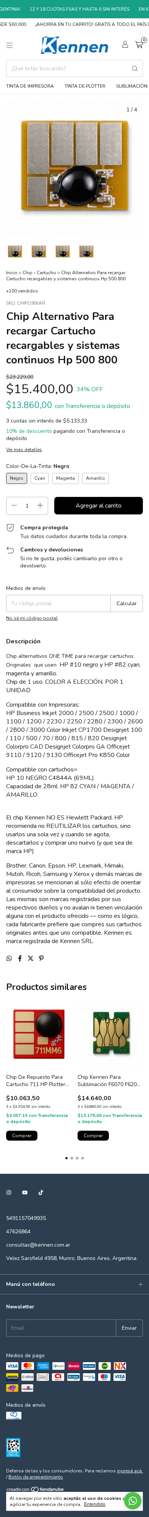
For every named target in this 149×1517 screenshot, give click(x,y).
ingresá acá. (130, 1471)
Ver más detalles (24, 450)
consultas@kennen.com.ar (38, 1245)
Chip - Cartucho (39, 273)
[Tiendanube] (35, 1491)
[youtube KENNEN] (25, 1192)
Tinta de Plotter (85, 86)
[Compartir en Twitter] (31, 959)
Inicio (12, 273)
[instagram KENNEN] (8, 1192)
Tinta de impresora (30, 86)
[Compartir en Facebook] (20, 959)
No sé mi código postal (32, 618)
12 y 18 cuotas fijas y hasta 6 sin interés (73, 9)
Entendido (94, 1504)
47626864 (18, 1231)
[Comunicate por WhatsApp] (132, 1500)
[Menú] (9, 45)
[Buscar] (135, 68)
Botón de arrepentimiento (35, 1477)
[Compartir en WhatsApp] (10, 959)
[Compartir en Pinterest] (41, 959)
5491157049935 (26, 1218)
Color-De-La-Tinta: (38, 466)
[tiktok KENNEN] (41, 1192)
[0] (139, 45)
